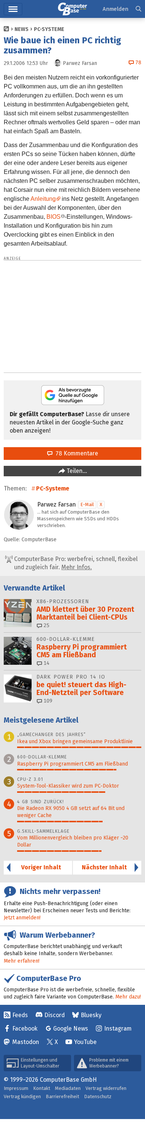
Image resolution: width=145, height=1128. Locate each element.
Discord (54, 1015)
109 (47, 701)
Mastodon (25, 1042)
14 (45, 663)
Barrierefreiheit (62, 1096)
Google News (70, 1028)
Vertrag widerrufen (106, 1088)
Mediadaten (68, 1088)
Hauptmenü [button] (13, 9)
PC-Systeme (49, 29)
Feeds (20, 1015)
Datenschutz (98, 1096)
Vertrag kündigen (22, 1096)
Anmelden (115, 9)
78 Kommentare (75, 453)
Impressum (16, 1088)
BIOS (53, 217)
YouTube (85, 1042)
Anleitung (43, 199)
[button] (138, 9)
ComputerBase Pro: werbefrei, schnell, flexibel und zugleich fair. (75, 563)
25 (45, 625)
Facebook (25, 1028)
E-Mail (87, 504)
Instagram (118, 1028)
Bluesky (91, 1015)
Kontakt (41, 1088)
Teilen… (76, 470)
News (21, 29)
